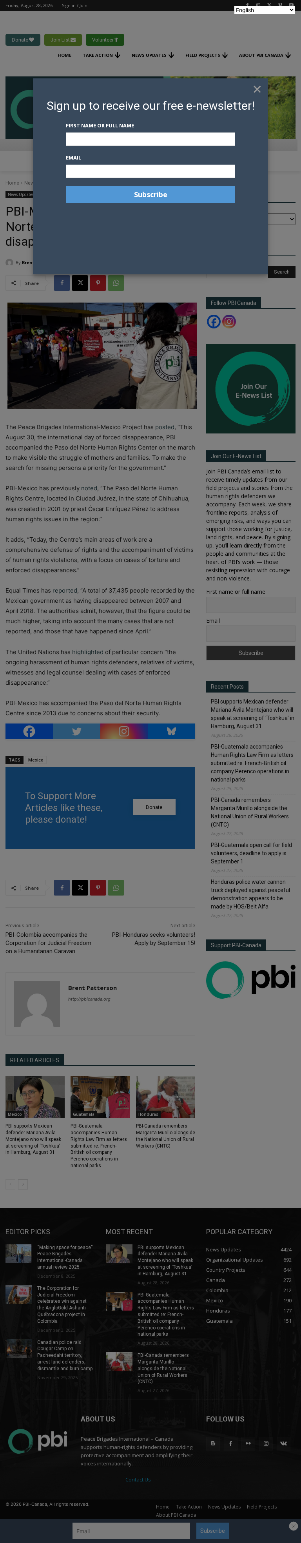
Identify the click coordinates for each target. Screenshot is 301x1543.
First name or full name (100, 125)
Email (73, 157)
